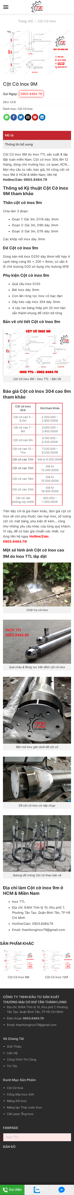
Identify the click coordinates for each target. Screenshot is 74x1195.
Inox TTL (39, 154)
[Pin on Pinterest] (35, 117)
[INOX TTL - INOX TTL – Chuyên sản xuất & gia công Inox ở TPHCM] (37, 7)
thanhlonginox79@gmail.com (43, 930)
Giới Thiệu (14, 1046)
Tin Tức (12, 1066)
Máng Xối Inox (17, 1101)
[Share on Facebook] (13, 117)
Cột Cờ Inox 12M (56, 977)
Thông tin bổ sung (19, 144)
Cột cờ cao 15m (23, 468)
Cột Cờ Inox (47, 21)
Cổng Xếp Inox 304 (20, 1094)
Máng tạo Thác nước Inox (24, 1107)
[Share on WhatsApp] (6, 117)
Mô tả (9, 135)
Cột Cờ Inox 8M (18, 977)
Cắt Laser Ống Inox (20, 1114)
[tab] (37, 135)
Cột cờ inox (42, 159)
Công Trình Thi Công (21, 1059)
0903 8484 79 (31, 94)
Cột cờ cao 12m (23, 459)
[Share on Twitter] (21, 117)
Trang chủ (25, 21)
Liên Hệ (12, 1053)
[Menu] (6, 6)
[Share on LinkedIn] (42, 117)
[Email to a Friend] (28, 117)
